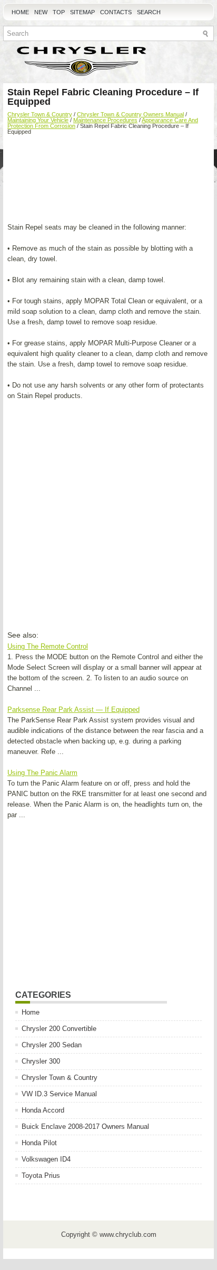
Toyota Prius (41, 1175)
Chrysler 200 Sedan (52, 1045)
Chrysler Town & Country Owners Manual (130, 114)
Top (59, 12)
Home (20, 12)
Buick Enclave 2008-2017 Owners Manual (85, 1126)
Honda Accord (43, 1110)
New (40, 12)
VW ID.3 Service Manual (59, 1094)
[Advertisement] (108, 180)
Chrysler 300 (41, 1061)
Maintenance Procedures (105, 120)
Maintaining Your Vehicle (37, 120)
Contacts (116, 12)
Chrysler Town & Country (39, 114)
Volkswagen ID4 (46, 1159)
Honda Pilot (39, 1143)
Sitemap (82, 12)
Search (149, 12)
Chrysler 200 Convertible (59, 1029)
